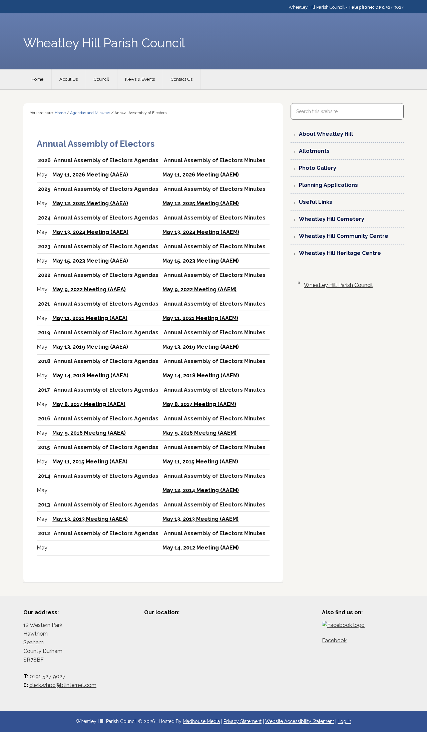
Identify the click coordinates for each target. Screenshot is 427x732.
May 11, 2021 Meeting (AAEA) (89, 318)
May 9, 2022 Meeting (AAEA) (89, 289)
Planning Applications (328, 185)
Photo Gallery (317, 168)
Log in (344, 721)
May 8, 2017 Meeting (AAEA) (88, 404)
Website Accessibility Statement (299, 721)
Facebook (334, 640)
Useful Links (315, 202)
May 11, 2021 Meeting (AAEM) (200, 318)
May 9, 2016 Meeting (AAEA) (89, 433)
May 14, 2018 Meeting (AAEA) (90, 375)
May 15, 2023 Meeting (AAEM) (200, 261)
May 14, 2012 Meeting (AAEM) (200, 547)
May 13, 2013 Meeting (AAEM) (200, 519)
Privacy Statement (243, 721)
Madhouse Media (201, 721)
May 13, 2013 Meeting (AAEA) (90, 519)
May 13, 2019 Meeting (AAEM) (200, 347)
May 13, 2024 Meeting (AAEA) (90, 232)
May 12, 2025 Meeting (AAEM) (200, 203)
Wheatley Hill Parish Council (338, 285)
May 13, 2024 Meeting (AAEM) (200, 232)
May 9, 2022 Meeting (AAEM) (199, 289)
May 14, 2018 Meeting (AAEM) (200, 375)
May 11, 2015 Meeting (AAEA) (89, 461)
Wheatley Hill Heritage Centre (340, 253)
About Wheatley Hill (326, 134)
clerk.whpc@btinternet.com (62, 685)
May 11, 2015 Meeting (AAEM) (200, 461)
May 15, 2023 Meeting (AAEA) (90, 261)
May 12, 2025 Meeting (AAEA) (90, 203)
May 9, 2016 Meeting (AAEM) (199, 433)
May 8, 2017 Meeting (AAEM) (199, 404)
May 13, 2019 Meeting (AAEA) (90, 347)
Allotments (314, 151)
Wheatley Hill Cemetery (331, 219)
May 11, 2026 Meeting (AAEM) (200, 174)
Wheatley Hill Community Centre (343, 236)
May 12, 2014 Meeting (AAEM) (200, 490)
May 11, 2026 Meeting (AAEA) (90, 174)
